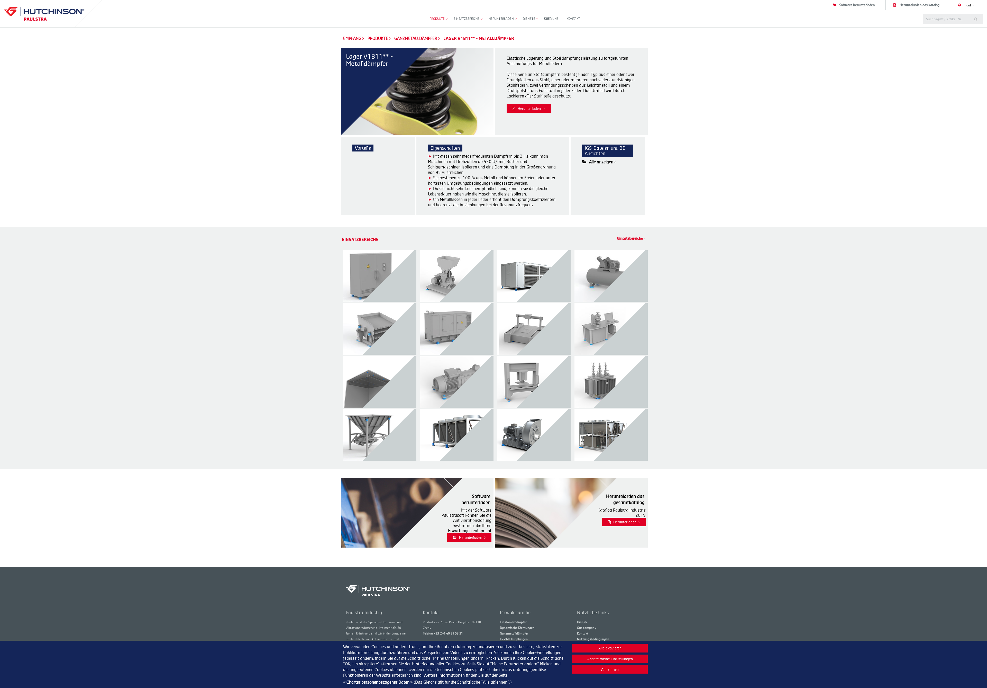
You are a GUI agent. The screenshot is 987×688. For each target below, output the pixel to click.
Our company (586, 628)
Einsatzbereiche (630, 238)
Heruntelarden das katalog (919, 5)
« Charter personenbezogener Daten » (378, 682)
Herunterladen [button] (501, 19)
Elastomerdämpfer (513, 622)
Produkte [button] (437, 19)
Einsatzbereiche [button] (466, 19)
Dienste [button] (529, 19)
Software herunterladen (857, 5)
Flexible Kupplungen (514, 639)
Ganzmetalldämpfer (416, 38)
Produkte (378, 38)
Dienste (582, 622)
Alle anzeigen (601, 161)
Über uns (551, 19)
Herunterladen (530, 108)
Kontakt (573, 19)
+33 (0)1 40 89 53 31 (448, 633)
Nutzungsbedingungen (593, 639)
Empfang (352, 38)
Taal (968, 5)
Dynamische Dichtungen (517, 628)
